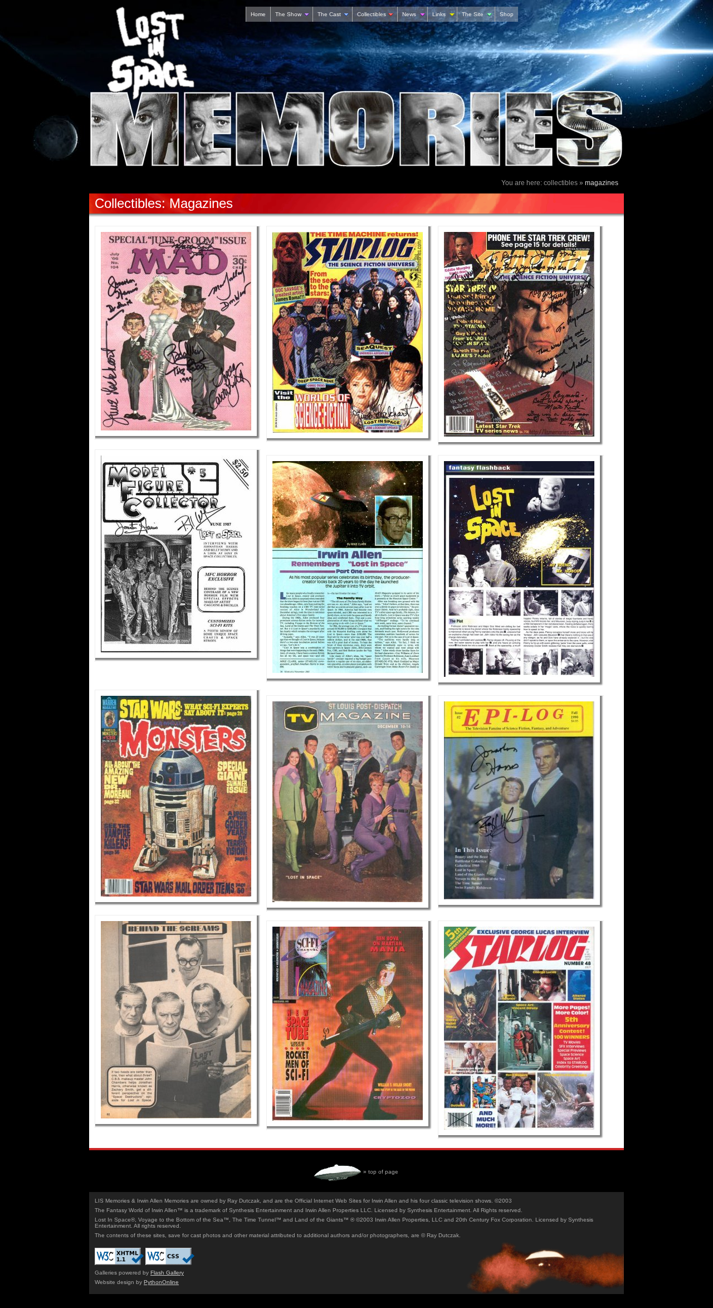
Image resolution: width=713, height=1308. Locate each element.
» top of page (380, 1172)
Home (258, 14)
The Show (288, 14)
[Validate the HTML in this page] (119, 1263)
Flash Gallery (167, 1273)
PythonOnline (161, 1282)
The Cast (329, 14)
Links (439, 14)
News (409, 14)
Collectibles (371, 14)
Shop (507, 14)
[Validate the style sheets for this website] (169, 1263)
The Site (473, 14)
